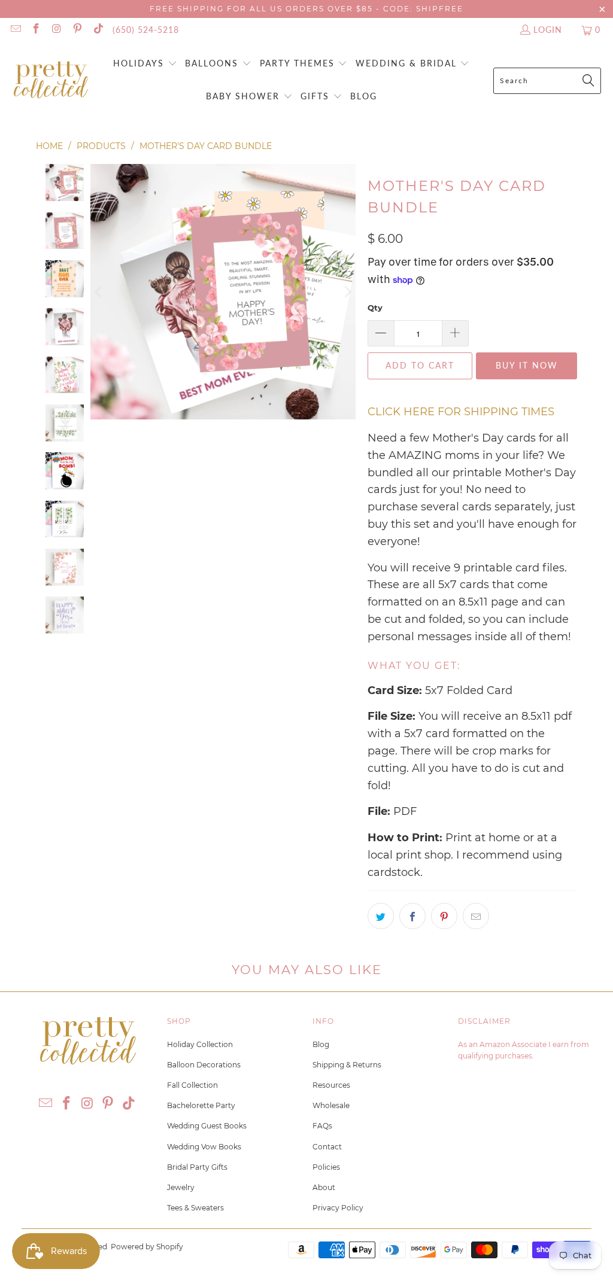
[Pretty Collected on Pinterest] (77, 30)
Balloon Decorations (204, 1064)
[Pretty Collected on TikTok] (98, 30)
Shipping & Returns (346, 1064)
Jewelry (181, 1187)
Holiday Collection (200, 1044)
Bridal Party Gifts (197, 1167)
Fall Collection (192, 1085)
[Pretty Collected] (51, 80)
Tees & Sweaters (195, 1207)
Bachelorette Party (201, 1105)
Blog (320, 1044)
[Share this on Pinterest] (444, 916)
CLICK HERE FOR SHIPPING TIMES (461, 411)
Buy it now (527, 365)
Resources (331, 1085)
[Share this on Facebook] (412, 916)
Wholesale (331, 1105)
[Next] (346, 291)
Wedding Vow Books (204, 1146)
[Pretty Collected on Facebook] (36, 30)
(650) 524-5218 (146, 30)
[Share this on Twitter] (381, 916)
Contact (327, 1146)
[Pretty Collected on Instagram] (56, 30)
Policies (326, 1167)
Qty (375, 307)
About (323, 1187)
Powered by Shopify (147, 1246)
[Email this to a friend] (476, 916)
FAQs (322, 1125)
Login (547, 30)
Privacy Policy (337, 1207)
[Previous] (99, 291)
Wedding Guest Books (207, 1125)
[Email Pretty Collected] (15, 30)
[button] (145, 64)
